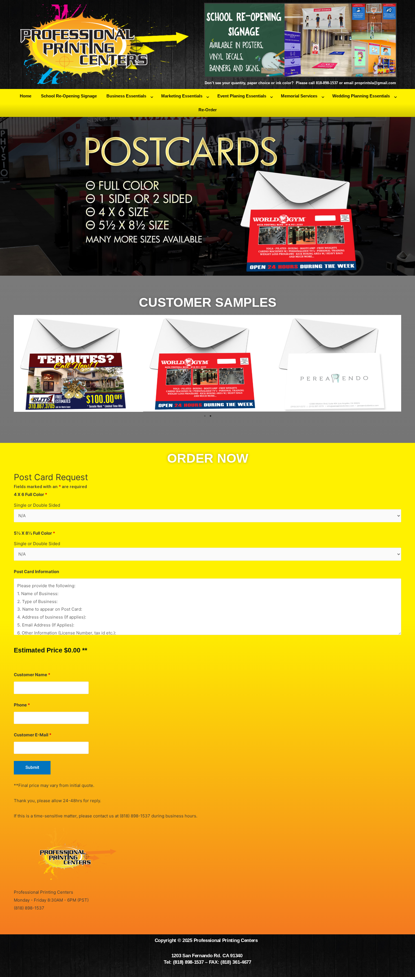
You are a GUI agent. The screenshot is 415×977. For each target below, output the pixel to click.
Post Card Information (36, 571)
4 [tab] (303, 73)
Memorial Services (299, 95)
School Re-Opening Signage (69, 95)
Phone (22, 705)
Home (25, 95)
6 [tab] (314, 73)
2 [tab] (292, 73)
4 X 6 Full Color (30, 494)
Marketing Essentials (181, 95)
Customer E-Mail (32, 734)
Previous (212, 40)
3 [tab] (297, 73)
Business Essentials (126, 95)
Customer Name (32, 674)
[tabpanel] (300, 40)
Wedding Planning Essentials (361, 95)
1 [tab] (286, 73)
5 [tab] (309, 73)
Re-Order (207, 109)
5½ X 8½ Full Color (34, 533)
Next (388, 40)
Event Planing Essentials (241, 95)
